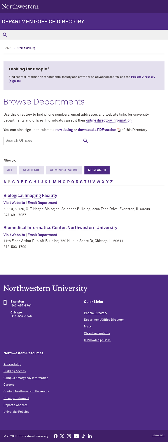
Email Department (42, 203)
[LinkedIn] (90, 436)
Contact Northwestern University (26, 391)
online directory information (108, 120)
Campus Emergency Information (26, 377)
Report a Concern (16, 405)
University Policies (16, 411)
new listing (64, 130)
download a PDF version (97, 130)
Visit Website (14, 203)
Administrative (64, 170)
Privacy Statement (16, 398)
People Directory (95, 313)
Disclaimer (158, 435)
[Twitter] (62, 436)
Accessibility (12, 364)
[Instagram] (69, 436)
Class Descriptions (97, 333)
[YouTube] (76, 436)
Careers (9, 384)
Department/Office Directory (43, 21)
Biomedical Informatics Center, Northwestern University (60, 228)
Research (97, 170)
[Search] (5, 35)
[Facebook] (56, 436)
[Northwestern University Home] (20, 6)
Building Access (15, 371)
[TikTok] (83, 436)
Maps (88, 326)
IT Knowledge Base (97, 340)
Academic (31, 170)
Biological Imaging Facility (30, 195)
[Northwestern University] (84, 289)
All (10, 170)
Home (7, 48)
